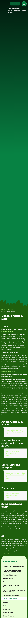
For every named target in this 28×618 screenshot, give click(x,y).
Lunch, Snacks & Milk (8, 311)
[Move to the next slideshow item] (21, 297)
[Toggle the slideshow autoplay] (25, 297)
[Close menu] (24, 3)
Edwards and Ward (7, 331)
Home (3, 309)
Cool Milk (6, 554)
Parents (10, 309)
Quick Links (14, 3)
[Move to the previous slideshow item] (17, 297)
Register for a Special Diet (8, 371)
